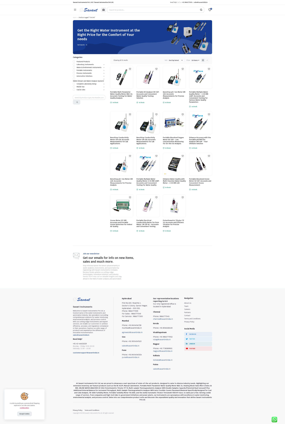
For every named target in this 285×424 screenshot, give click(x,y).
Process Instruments (84, 73)
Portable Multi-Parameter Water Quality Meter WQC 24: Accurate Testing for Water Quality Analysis (121, 95)
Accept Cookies (24, 414)
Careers (187, 309)
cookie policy (24, 408)
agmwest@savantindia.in (132, 332)
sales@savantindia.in (201, 2)
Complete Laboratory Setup (86, 84)
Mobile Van (80, 87)
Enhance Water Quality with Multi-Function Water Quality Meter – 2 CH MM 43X (174, 181)
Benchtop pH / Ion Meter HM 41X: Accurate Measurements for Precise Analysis (174, 95)
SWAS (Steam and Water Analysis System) (88, 81)
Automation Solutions (84, 76)
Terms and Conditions (192, 319)
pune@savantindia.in (130, 357)
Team (186, 306)
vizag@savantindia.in (162, 339)
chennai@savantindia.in (163, 319)
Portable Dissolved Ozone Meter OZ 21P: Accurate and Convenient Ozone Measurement (200, 182)
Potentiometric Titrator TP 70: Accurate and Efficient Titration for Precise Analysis (173, 223)
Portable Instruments (84, 70)
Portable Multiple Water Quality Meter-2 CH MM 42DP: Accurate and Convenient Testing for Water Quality (147, 182)
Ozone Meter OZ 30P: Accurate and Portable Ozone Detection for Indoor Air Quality (121, 223)
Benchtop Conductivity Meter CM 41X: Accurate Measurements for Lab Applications (119, 141)
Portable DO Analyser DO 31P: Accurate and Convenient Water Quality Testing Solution (147, 95)
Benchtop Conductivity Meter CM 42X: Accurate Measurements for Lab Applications (146, 141)
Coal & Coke (81, 90)
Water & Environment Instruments (89, 67)
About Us (187, 303)
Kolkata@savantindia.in (162, 360)
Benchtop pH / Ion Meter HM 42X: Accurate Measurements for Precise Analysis (121, 182)
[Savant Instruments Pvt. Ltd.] (88, 10)
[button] (130, 69)
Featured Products (83, 62)
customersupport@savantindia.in (86, 353)
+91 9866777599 (187, 2)
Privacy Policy (189, 322)
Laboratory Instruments (85, 64)
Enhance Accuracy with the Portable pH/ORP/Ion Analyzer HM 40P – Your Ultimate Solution (200, 141)
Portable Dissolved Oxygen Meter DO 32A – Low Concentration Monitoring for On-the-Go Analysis (173, 141)
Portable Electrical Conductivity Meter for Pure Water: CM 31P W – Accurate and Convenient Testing (147, 223)
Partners (187, 312)
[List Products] (207, 60)
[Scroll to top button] (280, 419)
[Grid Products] (203, 60)
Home (74, 17)
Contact (187, 316)
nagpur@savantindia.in (162, 351)
